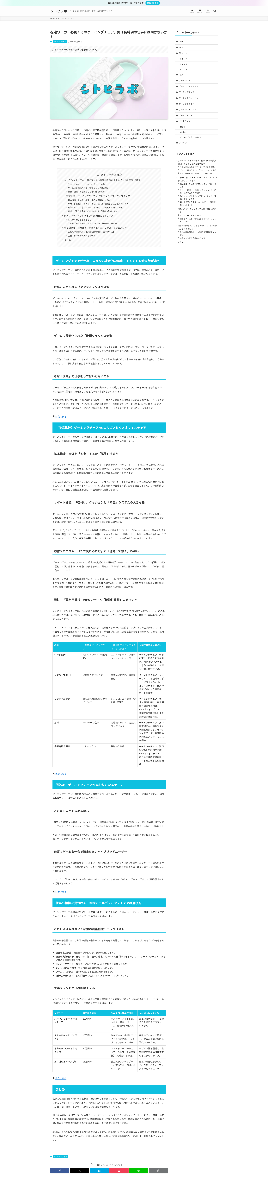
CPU (181, 41)
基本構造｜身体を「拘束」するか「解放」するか (89, 200)
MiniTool (183, 132)
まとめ (67, 240)
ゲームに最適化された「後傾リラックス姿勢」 (88, 187)
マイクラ (183, 64)
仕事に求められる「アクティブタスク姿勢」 (87, 184)
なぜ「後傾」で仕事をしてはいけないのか (86, 191)
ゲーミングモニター (187, 109)
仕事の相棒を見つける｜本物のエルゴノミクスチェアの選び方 (95, 227)
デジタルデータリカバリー (191, 137)
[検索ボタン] (215, 11)
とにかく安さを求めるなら (79, 219)
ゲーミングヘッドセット (189, 98)
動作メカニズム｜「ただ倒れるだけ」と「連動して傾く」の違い (96, 207)
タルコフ (183, 58)
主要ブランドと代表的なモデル (81, 235)
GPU (181, 47)
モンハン (183, 69)
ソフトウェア (185, 121)
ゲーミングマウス (186, 103)
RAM (181, 74)
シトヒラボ (58, 11)
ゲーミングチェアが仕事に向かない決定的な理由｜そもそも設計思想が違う (102, 180)
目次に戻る (60, 416)
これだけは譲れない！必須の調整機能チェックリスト (91, 231)
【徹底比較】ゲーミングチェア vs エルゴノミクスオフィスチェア (97, 196)
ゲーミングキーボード (188, 86)
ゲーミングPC (185, 80)
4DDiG (182, 126)
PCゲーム (183, 53)
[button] (59, 1170)
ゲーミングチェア (59, 41)
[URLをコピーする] (158, 1170)
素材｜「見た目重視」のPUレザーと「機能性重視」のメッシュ (95, 211)
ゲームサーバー (185, 115)
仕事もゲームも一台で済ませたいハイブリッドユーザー (92, 223)
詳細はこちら (152, 3)
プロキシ (183, 142)
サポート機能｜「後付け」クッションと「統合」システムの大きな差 (98, 203)
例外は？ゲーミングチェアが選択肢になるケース (88, 215)
